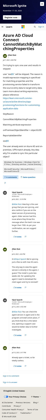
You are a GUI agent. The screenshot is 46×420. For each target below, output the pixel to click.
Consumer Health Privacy (12, 409)
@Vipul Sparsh (20, 259)
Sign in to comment (11, 376)
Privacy (17, 406)
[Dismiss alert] (42, 4)
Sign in (41, 27)
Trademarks (25, 413)
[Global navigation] (2, 27)
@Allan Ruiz (17, 204)
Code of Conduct (9, 413)
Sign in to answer (10, 382)
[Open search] (34, 27)
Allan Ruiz (12, 55)
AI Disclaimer (7, 402)
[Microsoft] (23, 26)
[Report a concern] (5, 183)
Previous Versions (23, 402)
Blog (35, 402)
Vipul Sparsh (17, 192)
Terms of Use (32, 409)
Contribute (6, 406)
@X (12, 74)
